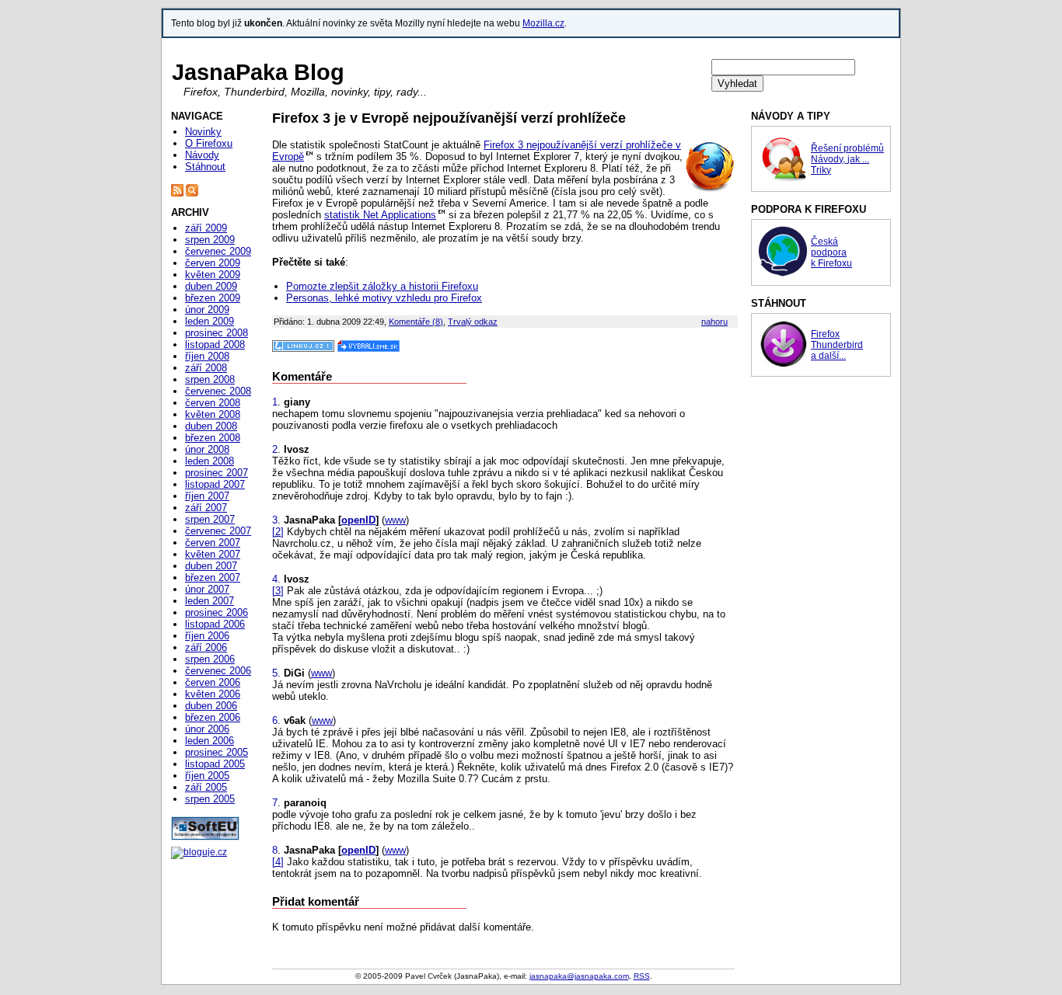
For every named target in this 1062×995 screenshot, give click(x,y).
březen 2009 (212, 298)
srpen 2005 (210, 799)
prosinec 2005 (216, 752)
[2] (278, 532)
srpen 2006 (210, 659)
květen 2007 (212, 554)
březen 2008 (212, 438)
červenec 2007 (218, 531)
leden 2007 (209, 601)
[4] (278, 862)
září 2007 (206, 507)
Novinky (203, 131)
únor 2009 (207, 309)
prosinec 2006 (216, 612)
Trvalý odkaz (473, 321)
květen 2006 (212, 694)
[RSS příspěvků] (177, 193)
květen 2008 (212, 414)
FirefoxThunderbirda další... (837, 345)
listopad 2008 (215, 344)
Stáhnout (205, 166)
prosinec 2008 (216, 333)
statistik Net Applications (380, 215)
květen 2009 (212, 274)
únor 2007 (207, 589)
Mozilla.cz (543, 23)
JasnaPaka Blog (258, 72)
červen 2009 (212, 263)
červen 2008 (212, 403)
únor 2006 (207, 729)
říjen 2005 (207, 775)
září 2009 (206, 228)
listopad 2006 (215, 624)
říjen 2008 (207, 356)
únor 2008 (207, 449)
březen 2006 (212, 717)
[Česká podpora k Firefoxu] (783, 273)
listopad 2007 (215, 484)
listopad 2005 (215, 764)
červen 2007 (212, 542)
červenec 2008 (218, 391)
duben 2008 (211, 426)
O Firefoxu (208, 143)
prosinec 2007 (216, 472)
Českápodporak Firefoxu (831, 252)
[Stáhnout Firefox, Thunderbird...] (783, 364)
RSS (642, 976)
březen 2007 (212, 577)
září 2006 (206, 647)
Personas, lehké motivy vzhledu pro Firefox (384, 298)
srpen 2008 (210, 379)
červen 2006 (212, 682)
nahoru (714, 321)
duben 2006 (211, 705)
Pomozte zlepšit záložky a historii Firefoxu (382, 286)
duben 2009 (211, 286)
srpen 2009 (210, 239)
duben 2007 (211, 566)
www (395, 520)
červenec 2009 (218, 251)
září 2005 (206, 787)
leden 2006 (209, 740)
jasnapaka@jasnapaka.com (579, 976)
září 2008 (206, 368)
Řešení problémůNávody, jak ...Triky (847, 159)
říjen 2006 (207, 636)
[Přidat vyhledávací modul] (192, 193)
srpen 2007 (210, 519)
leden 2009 (209, 321)
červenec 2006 (218, 671)
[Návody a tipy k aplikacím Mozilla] (783, 179)
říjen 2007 (207, 496)
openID (358, 520)
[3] (278, 591)
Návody (202, 155)
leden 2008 (209, 461)
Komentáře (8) (416, 321)
